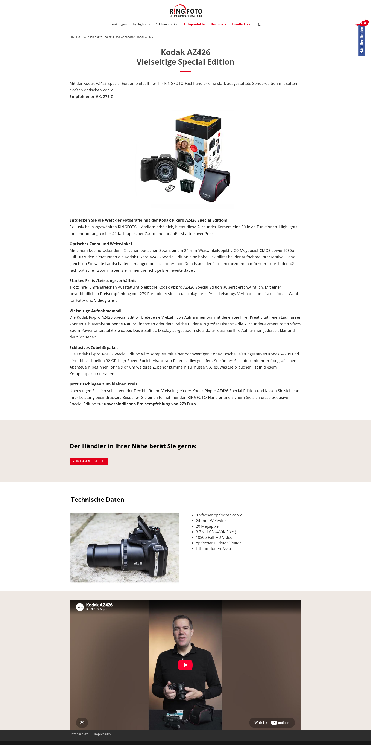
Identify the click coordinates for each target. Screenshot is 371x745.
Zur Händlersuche (89, 461)
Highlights (138, 24)
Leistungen (118, 24)
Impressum (102, 734)
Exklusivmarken (167, 24)
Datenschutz (79, 734)
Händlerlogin (241, 24)
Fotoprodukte (194, 24)
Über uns (216, 24)
